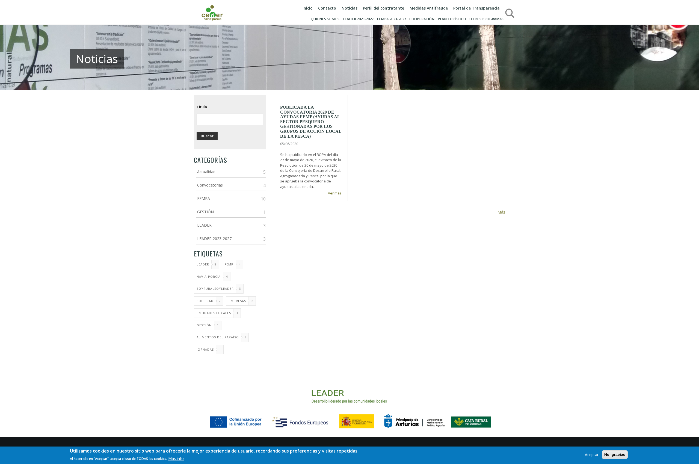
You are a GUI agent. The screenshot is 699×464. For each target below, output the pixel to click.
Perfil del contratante (383, 8)
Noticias (349, 8)
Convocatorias (210, 185)
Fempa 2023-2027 (391, 19)
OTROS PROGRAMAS (486, 19)
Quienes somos (325, 19)
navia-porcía (209, 276)
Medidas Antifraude (429, 8)
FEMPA (203, 198)
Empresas (237, 301)
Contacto (327, 8)
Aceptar (592, 454)
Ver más (335, 193)
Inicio (308, 8)
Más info (176, 458)
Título (202, 106)
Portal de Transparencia (476, 8)
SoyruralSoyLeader (215, 288)
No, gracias (614, 454)
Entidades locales (214, 313)
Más (501, 212)
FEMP (228, 264)
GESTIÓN (205, 211)
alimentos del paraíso (218, 337)
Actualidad (206, 171)
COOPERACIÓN (421, 19)
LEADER (204, 225)
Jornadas (205, 349)
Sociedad (205, 301)
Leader (203, 264)
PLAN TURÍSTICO (452, 19)
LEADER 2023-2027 (358, 19)
